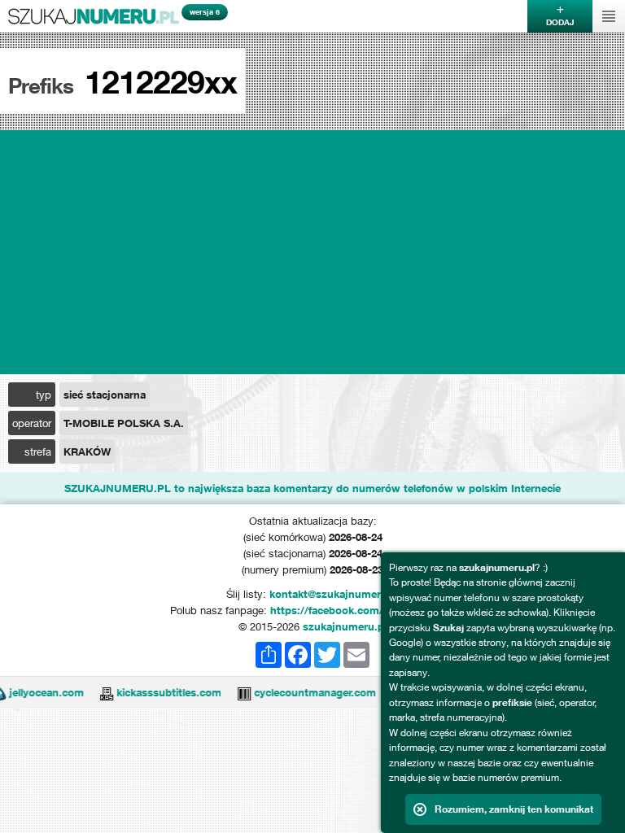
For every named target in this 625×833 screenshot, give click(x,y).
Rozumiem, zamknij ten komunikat (514, 809)
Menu (608, 16)
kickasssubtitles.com (159, 692)
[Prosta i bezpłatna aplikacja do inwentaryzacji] (235, 692)
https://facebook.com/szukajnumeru (362, 610)
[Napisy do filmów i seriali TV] (97, 692)
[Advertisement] (312, 252)
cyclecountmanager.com (306, 692)
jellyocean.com (37, 692)
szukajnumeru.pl (93, 16)
